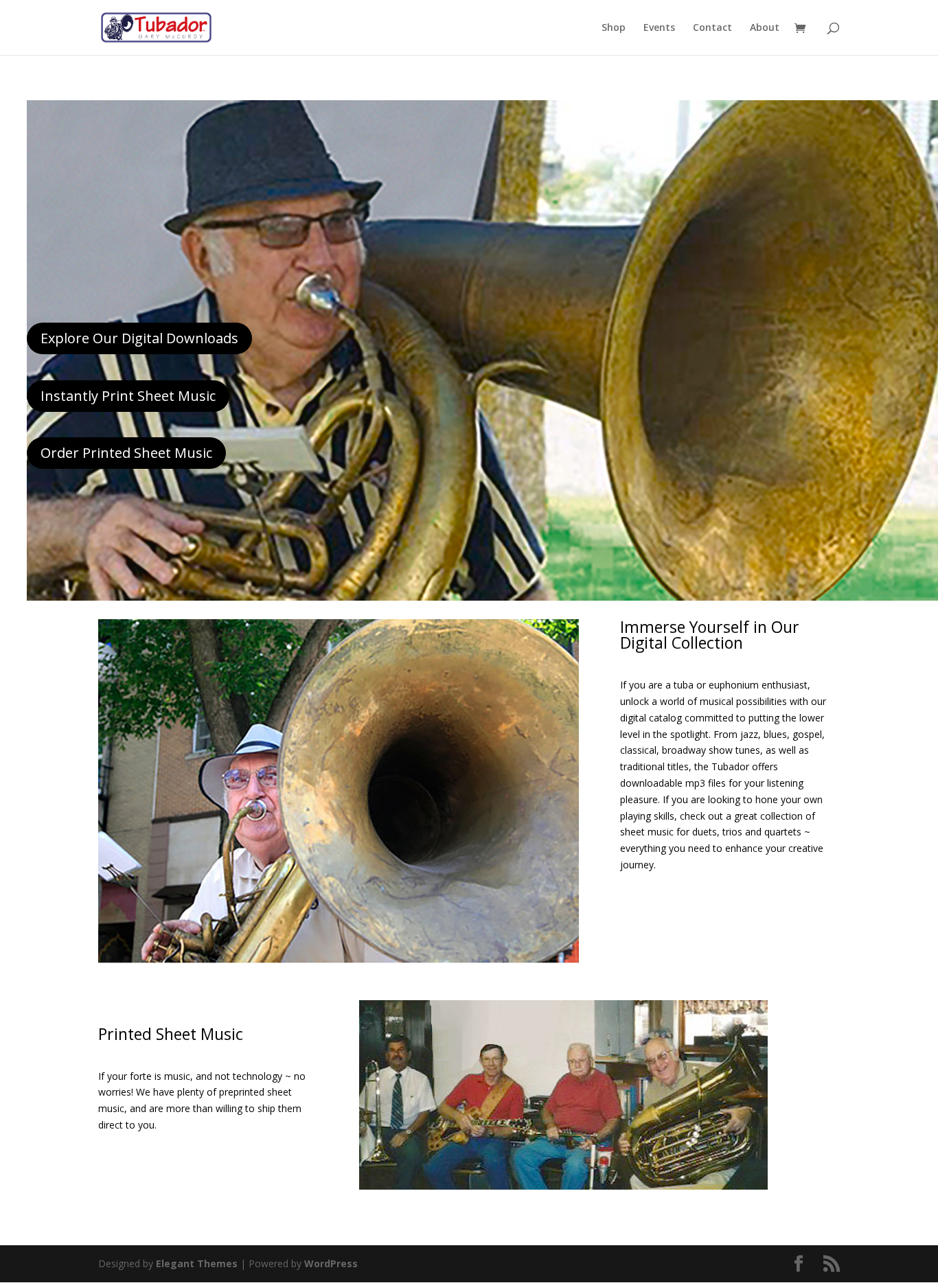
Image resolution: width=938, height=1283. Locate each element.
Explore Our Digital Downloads (139, 338)
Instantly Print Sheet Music (128, 395)
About (764, 28)
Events (659, 28)
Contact (712, 28)
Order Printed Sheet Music (126, 452)
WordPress (331, 1263)
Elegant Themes (197, 1263)
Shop (614, 28)
